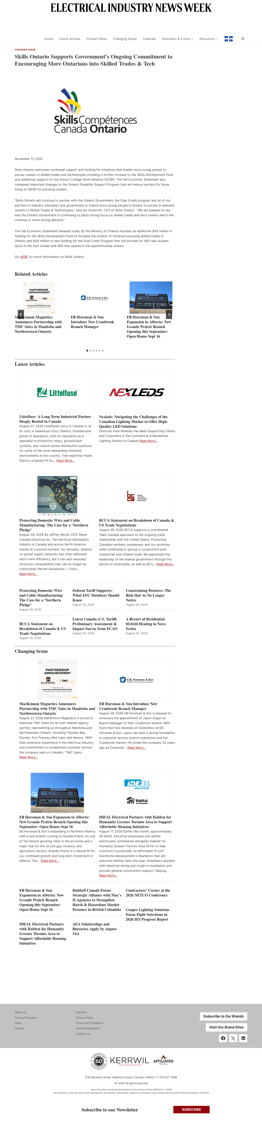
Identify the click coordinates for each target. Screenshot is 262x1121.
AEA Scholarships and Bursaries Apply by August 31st (95, 929)
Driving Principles (25, 1017)
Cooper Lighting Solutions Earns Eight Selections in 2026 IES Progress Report (148, 914)
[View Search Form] (242, 38)
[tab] (87, 351)
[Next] (169, 314)
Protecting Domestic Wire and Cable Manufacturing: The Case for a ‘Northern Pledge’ (53, 525)
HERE (24, 257)
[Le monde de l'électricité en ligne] (229, 38)
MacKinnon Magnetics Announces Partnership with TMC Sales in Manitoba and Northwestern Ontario (38, 324)
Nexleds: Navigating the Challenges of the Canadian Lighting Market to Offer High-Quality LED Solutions (133, 421)
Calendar (149, 39)
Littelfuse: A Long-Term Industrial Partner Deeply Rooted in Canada (55, 419)
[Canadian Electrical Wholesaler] (27, 39)
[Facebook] (223, 1038)
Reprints (81, 1012)
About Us (20, 1012)
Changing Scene (125, 39)
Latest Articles (69, 39)
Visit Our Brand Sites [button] (226, 1027)
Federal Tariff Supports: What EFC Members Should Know (96, 595)
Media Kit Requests (88, 1028)
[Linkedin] (243, 1038)
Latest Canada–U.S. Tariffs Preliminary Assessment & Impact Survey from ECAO (95, 624)
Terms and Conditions (89, 1023)
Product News (97, 39)
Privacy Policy (84, 1017)
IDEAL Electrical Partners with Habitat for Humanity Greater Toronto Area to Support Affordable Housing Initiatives (135, 822)
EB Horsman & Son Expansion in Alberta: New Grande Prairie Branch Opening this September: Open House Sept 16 (149, 326)
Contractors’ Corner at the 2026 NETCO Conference (148, 892)
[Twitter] (233, 1038)
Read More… (65, 460)
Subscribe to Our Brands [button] (223, 1016)
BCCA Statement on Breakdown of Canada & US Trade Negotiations (136, 522)
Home (48, 39)
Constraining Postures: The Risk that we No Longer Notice (148, 595)
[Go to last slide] (21, 314)
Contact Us (83, 1033)
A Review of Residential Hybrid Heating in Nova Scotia (146, 624)
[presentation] (39, 297)
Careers (20, 1028)
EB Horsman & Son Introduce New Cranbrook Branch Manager (92, 321)
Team (18, 1023)
